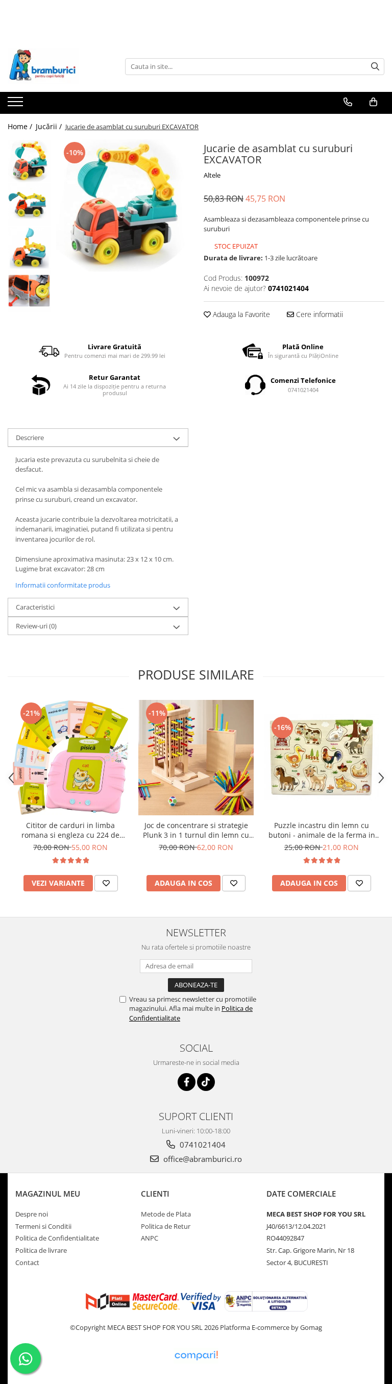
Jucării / (50, 126)
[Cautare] (375, 66)
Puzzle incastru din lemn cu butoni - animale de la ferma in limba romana (321, 830)
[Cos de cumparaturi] (373, 102)
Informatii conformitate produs (62, 585)
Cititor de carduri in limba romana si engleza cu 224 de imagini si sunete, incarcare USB (70, 830)
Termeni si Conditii (43, 1226)
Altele (212, 175)
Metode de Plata (166, 1214)
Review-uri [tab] (36, 625)
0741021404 (202, 1144)
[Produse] (17, 104)
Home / (21, 126)
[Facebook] (186, 1082)
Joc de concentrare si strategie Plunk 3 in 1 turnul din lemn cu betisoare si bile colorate (196, 830)
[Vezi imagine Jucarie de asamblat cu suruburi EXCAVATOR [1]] (29, 204)
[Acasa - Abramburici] (59, 66)
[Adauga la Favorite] (106, 883)
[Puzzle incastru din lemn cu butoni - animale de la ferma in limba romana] (321, 757)
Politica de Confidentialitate (57, 1238)
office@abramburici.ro (201, 1159)
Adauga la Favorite (240, 314)
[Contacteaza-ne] (347, 102)
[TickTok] (206, 1082)
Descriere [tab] (30, 437)
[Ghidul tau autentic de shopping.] (196, 1356)
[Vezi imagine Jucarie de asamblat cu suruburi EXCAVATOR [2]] (29, 248)
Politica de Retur (165, 1226)
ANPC (149, 1238)
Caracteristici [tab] (35, 607)
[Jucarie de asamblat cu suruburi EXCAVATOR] (122, 205)
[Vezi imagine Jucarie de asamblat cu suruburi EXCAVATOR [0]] (29, 161)
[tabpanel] (122, 205)
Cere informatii (318, 314)
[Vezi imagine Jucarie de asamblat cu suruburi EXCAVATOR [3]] (29, 291)
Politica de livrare (41, 1250)
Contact (27, 1262)
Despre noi (31, 1214)
